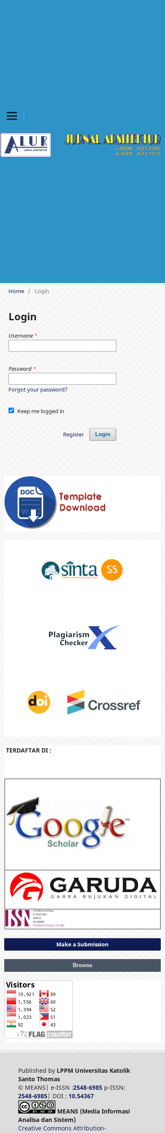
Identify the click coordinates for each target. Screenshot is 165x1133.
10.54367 (81, 1096)
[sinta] (82, 596)
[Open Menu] (12, 115)
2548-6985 (87, 1087)
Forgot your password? (38, 389)
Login (102, 434)
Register (73, 434)
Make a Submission (82, 944)
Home (16, 291)
